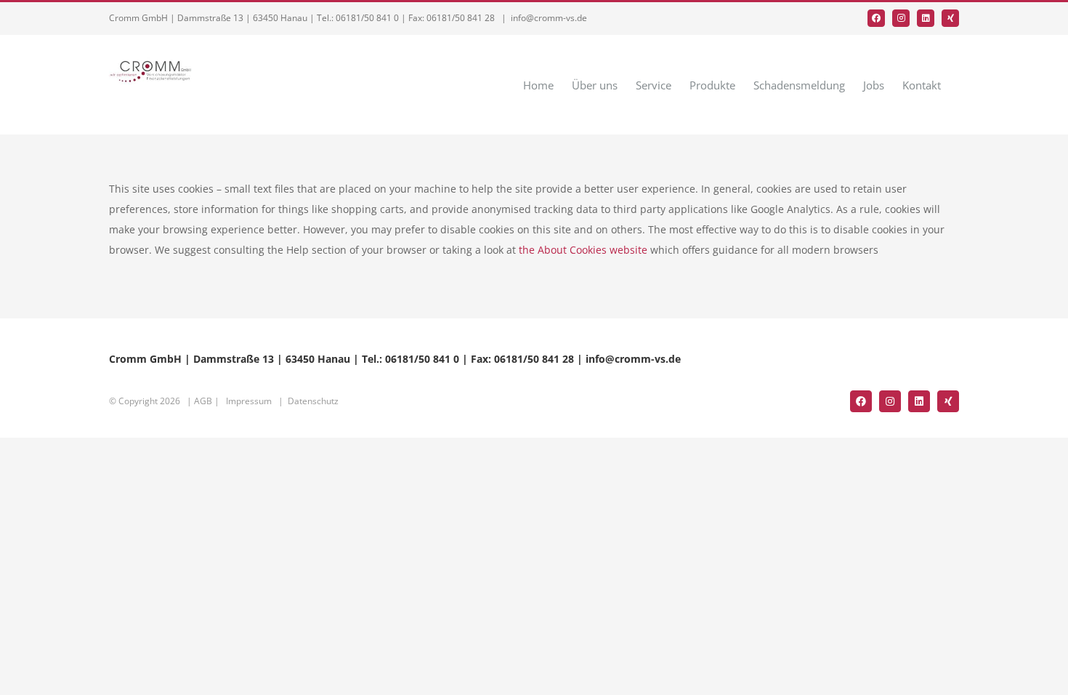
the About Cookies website (583, 250)
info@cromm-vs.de (549, 18)
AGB (203, 401)
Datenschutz (313, 401)
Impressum (249, 401)
